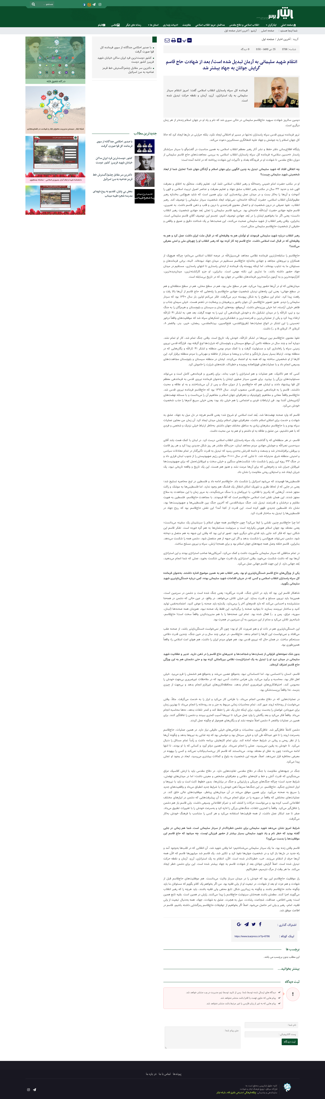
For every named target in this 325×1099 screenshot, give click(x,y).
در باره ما (151, 1074)
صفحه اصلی (287, 25)
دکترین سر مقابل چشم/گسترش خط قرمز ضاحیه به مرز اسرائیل (128, 70)
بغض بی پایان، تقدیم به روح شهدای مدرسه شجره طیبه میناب (112, 193)
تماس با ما (165, 1074)
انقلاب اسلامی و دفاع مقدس (244, 25)
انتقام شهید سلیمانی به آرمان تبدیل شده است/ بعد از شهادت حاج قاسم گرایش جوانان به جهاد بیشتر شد (231, 65)
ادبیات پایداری (170, 25)
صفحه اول (229, 31)
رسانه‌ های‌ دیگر (133, 25)
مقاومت (186, 25)
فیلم (100, 25)
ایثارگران (272, 25)
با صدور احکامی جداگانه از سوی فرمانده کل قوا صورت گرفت (127, 50)
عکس (114, 25)
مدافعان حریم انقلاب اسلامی (210, 25)
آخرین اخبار (242, 31)
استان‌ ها (154, 25)
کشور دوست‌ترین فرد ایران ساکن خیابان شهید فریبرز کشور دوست (126, 60)
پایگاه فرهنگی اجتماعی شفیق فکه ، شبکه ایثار (236, 1093)
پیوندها (177, 1074)
